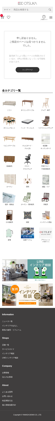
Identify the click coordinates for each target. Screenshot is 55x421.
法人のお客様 (7, 377)
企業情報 (5, 373)
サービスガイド (8, 349)
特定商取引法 (7, 401)
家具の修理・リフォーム (11, 330)
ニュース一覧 (7, 321)
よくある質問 (7, 392)
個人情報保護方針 (9, 405)
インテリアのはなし (10, 326)
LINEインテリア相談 (10, 358)
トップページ (27, 70)
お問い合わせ (7, 396)
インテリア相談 (8, 353)
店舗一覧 (5, 345)
